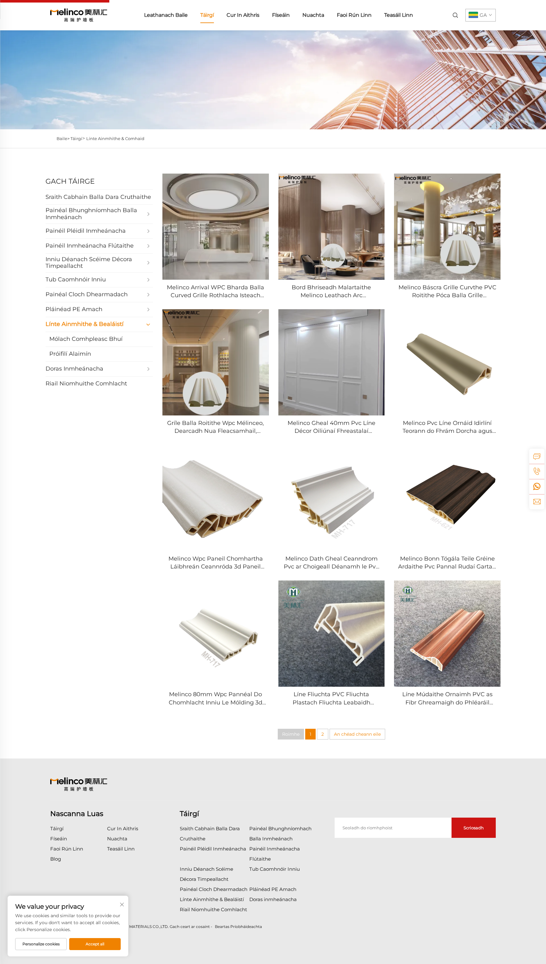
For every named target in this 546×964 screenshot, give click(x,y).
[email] (536, 501)
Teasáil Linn (398, 15)
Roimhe (291, 734)
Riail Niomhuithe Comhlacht (213, 909)
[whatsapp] (536, 486)
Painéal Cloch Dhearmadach (213, 889)
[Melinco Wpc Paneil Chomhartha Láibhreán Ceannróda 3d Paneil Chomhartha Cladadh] (215, 498)
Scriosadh (474, 827)
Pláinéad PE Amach (272, 889)
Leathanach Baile (166, 15)
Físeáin (281, 15)
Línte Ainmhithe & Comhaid (115, 138)
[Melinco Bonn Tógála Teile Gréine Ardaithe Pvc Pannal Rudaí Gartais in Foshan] (447, 498)
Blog (55, 859)
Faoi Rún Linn (354, 15)
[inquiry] (536, 456)
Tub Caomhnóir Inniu (274, 869)
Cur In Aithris (243, 15)
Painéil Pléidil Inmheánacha (213, 849)
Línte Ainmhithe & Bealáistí (212, 899)
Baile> (63, 138)
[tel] (536, 471)
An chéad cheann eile (357, 734)
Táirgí (207, 15)
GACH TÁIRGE (70, 181)
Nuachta (313, 15)
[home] (78, 15)
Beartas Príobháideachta (238, 926)
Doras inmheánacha (273, 899)
